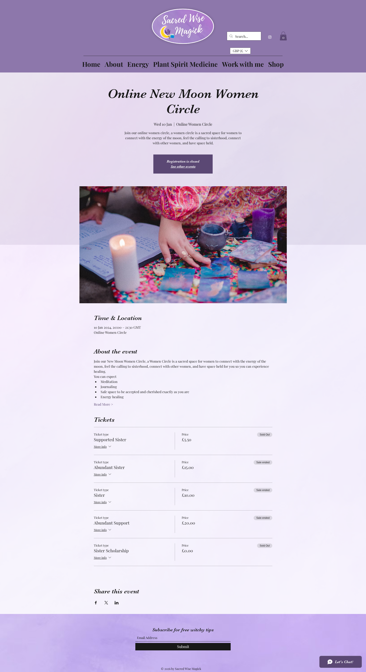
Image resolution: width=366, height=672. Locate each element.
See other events (183, 166)
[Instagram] (270, 37)
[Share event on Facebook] (96, 602)
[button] (283, 36)
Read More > (103, 404)
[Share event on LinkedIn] (117, 602)
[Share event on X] (106, 602)
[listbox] (240, 51)
